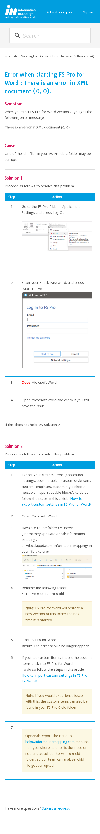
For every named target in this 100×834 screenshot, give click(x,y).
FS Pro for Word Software (69, 56)
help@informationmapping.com (50, 741)
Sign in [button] (88, 12)
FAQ (91, 56)
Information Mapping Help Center (27, 56)
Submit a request (60, 12)
